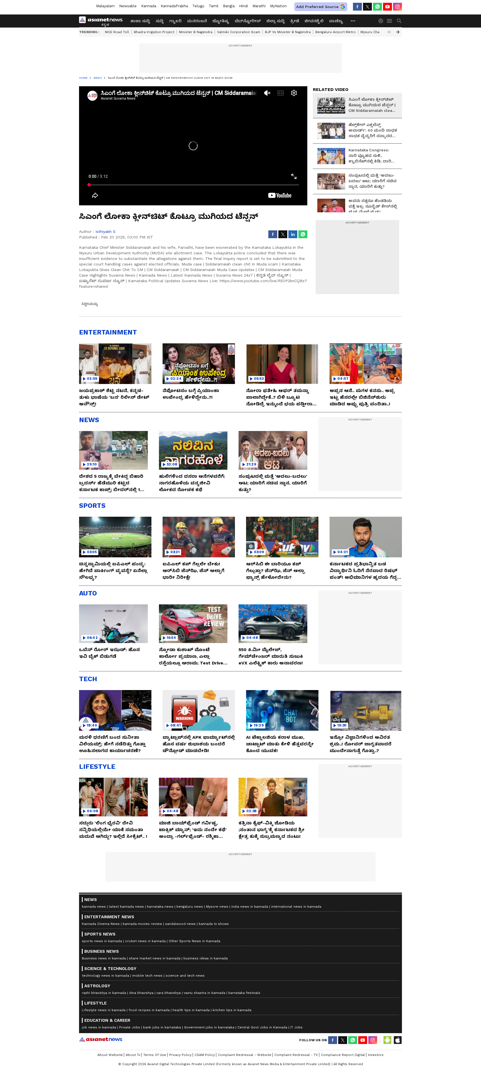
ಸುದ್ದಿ (160, 21)
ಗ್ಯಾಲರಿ (175, 21)
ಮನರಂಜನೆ (197, 21)
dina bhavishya (141, 993)
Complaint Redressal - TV (296, 1055)
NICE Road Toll (117, 32)
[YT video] (387, 7)
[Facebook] (357, 7)
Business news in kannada (104, 958)
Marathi (259, 6)
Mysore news (217, 906)
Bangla (229, 6)
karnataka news (160, 906)
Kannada (148, 6)
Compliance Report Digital (343, 1055)
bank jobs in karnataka (162, 1027)
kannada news (94, 906)
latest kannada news (126, 906)
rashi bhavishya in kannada (104, 993)
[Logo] (102, 20)
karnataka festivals (244, 993)
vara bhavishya (168, 993)
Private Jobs (129, 1027)
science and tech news (185, 975)
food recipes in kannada (149, 1010)
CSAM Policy (205, 1055)
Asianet (100, 1039)
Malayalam (105, 6)
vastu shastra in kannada (204, 993)
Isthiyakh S (105, 231)
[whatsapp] (377, 7)
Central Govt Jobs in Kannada (262, 1027)
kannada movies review (142, 924)
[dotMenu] (353, 20)
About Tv (133, 1055)
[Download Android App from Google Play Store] (387, 1040)
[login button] (382, 20)
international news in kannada (296, 906)
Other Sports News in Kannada (194, 941)
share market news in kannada (154, 958)
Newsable (128, 6)
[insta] (397, 7)
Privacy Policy (180, 1055)
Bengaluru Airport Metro (335, 32)
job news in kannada (99, 1027)
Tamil (214, 6)
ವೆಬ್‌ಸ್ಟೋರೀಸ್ (248, 21)
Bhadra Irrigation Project (154, 32)
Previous (389, 32)
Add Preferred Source (317, 6)
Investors (376, 1055)
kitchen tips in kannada (232, 1010)
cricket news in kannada (145, 941)
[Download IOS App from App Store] (397, 1040)
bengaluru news (189, 906)
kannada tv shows (214, 924)
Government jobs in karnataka (209, 1027)
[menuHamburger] (389, 20)
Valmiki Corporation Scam (238, 32)
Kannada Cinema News (101, 924)
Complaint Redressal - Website (244, 1055)
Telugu (198, 6)
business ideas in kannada (205, 958)
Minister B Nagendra (195, 32)
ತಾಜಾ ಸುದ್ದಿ (140, 21)
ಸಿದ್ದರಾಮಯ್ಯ (89, 304)
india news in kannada (249, 906)
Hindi (243, 6)
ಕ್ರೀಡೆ (294, 21)
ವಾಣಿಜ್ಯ (336, 21)
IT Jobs (296, 1027)
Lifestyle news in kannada (104, 1010)
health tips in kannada (191, 1010)
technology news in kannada (105, 975)
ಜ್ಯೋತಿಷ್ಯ (220, 21)
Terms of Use (154, 1055)
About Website (110, 1055)
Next (398, 32)
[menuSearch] (399, 21)
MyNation (278, 6)
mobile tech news (147, 975)
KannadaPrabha (174, 6)
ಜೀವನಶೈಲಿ (314, 21)
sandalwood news (180, 924)
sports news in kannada (102, 941)
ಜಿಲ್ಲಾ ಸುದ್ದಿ (275, 21)
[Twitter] (367, 7)
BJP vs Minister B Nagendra (288, 32)
